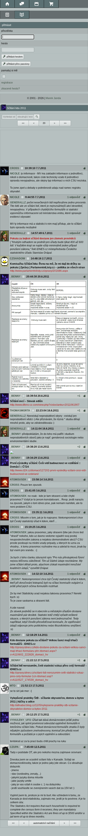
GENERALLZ (18, 202)
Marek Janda (53, 98)
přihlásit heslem (14, 56)
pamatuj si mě (9, 70)
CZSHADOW (17, 258)
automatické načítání (44, 823)
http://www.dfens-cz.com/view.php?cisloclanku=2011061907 (44, 404)
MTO (12, 685)
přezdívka (7, 30)
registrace (7, 82)
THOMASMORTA (20, 410)
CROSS (14, 168)
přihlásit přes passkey (17, 64)
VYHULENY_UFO (20, 719)
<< (23, 123)
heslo (4, 43)
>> (65, 123)
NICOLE (15, 173)
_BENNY (15, 276)
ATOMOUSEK (18, 479)
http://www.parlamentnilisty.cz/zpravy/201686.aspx (39, 270)
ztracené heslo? (10, 88)
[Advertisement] (44, 146)
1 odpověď (73, 197)
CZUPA (14, 747)
